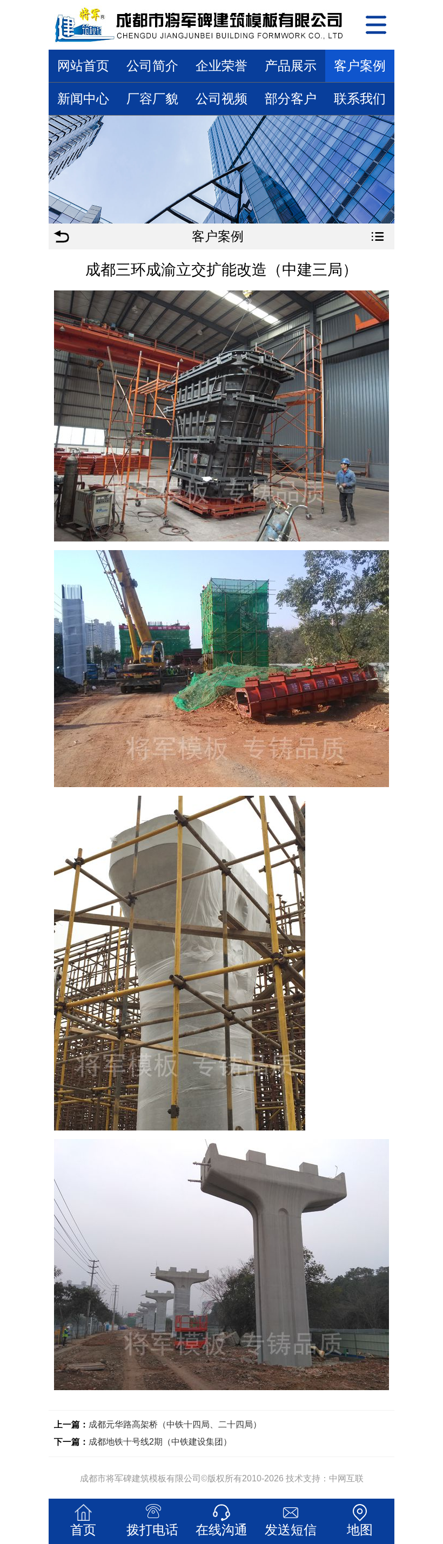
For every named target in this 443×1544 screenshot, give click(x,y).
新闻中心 (83, 98)
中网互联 (346, 1478)
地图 (360, 1529)
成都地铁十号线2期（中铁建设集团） (160, 1441)
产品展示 (291, 65)
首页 (83, 1529)
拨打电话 (152, 1529)
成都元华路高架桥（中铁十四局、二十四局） (175, 1424)
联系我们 (360, 98)
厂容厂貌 (152, 98)
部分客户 (291, 98)
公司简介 (152, 65)
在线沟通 (221, 1529)
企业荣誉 (221, 65)
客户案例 (360, 65)
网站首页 (83, 65)
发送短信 (291, 1529)
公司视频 (221, 98)
